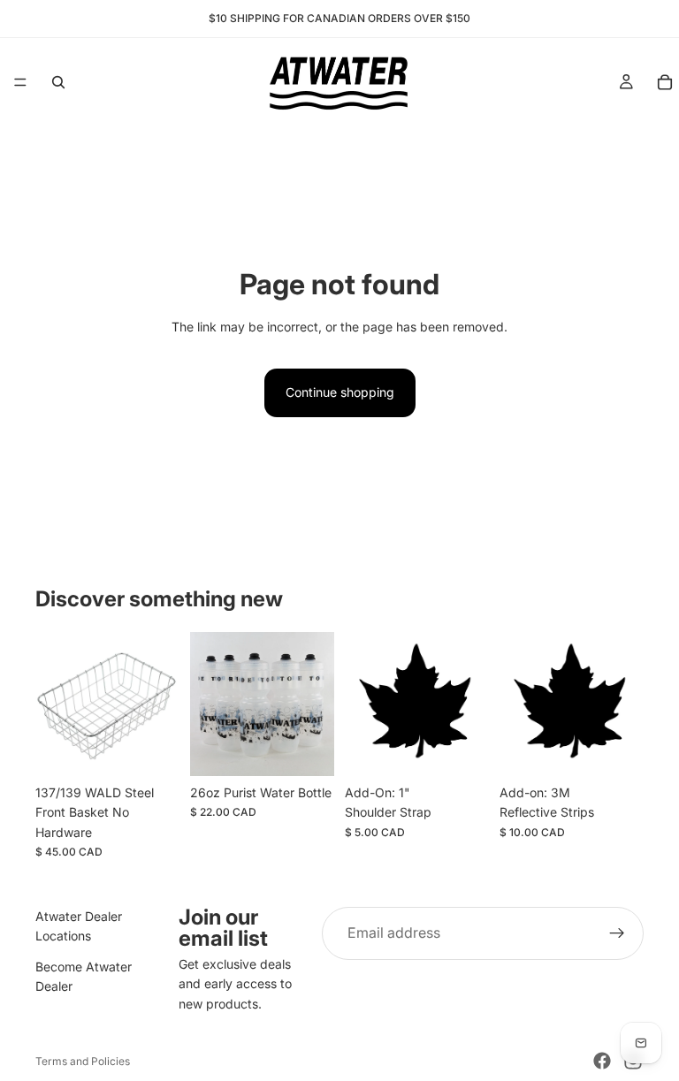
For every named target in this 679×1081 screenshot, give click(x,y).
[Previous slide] (209, 703)
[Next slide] (314, 703)
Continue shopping (340, 392)
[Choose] (152, 749)
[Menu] (20, 82)
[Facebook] (602, 1060)
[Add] (307, 749)
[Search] (58, 82)
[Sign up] (617, 933)
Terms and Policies (82, 1061)
